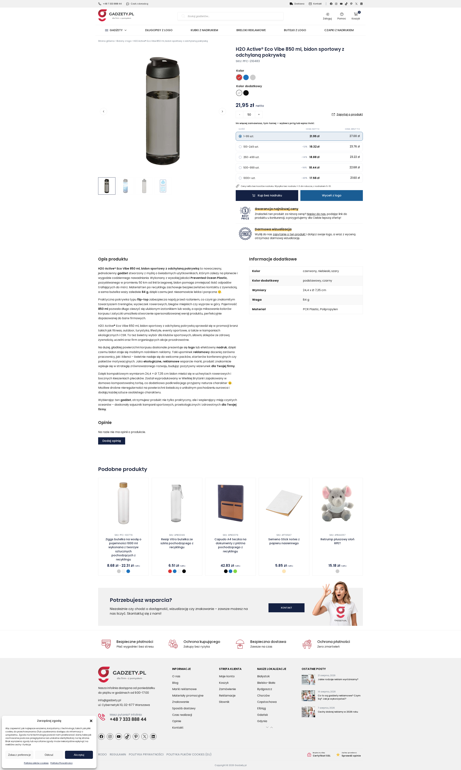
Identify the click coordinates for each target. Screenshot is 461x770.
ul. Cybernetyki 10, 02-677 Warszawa (124, 705)
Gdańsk (262, 715)
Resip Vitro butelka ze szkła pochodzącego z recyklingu (176, 543)
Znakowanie (180, 702)
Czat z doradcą (139, 3)
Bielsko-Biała (266, 683)
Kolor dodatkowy (249, 86)
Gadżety (116, 30)
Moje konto (227, 676)
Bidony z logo (124, 40)
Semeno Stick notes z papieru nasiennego (284, 541)
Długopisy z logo (159, 30)
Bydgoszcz (264, 689)
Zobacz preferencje (19, 754)
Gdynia (262, 721)
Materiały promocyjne (187, 695)
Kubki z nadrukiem (204, 30)
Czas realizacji (182, 715)
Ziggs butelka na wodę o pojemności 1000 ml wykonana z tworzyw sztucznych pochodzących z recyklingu (123, 549)
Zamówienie (227, 689)
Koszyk (356, 16)
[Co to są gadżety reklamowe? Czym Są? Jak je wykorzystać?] (308, 696)
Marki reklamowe (184, 689)
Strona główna (106, 40)
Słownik (224, 702)
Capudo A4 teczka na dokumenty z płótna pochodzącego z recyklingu (230, 545)
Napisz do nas (316, 214)
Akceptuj (79, 754)
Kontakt (317, 3)
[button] (91, 721)
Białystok (263, 676)
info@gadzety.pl (109, 700)
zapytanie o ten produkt (289, 234)
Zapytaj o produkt (350, 114)
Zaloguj (327, 18)
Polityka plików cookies (36, 763)
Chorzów (263, 695)
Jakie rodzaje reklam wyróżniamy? (338, 679)
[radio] (239, 77)
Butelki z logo (295, 30)
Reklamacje (227, 695)
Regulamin (118, 754)
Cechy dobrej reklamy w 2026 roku (338, 711)
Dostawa (299, 3)
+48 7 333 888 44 (112, 3)
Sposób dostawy (184, 708)
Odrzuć (49, 754)
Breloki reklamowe (251, 30)
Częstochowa (267, 702)
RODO (102, 754)
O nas (176, 676)
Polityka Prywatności (61, 763)
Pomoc (341, 18)
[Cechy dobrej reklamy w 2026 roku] (308, 712)
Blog (175, 683)
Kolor (240, 71)
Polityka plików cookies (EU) (189, 754)
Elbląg (261, 708)
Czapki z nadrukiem (339, 30)
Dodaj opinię (111, 441)
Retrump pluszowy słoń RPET (337, 541)
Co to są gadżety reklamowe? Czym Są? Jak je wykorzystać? (339, 697)
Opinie (176, 721)
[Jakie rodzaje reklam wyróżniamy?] (308, 680)
